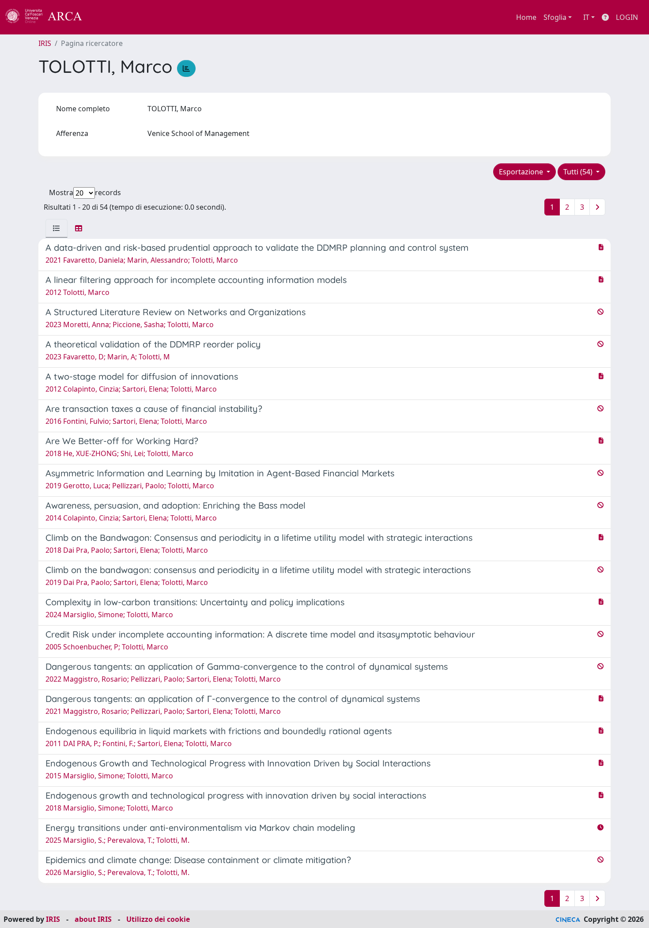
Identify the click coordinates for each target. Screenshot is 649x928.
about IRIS (93, 919)
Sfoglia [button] (554, 17)
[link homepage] (48, 17)
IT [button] (586, 17)
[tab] (56, 228)
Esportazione (522, 172)
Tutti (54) (578, 172)
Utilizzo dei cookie (158, 919)
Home (526, 17)
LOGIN (627, 17)
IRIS (44, 43)
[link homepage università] (106, 17)
